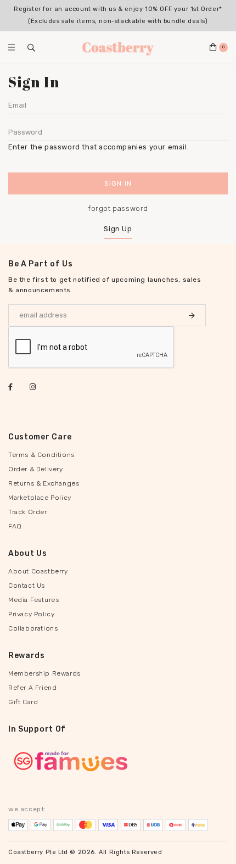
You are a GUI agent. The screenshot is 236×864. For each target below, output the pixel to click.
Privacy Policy (31, 614)
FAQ (15, 526)
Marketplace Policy (39, 497)
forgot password (118, 208)
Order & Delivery (35, 469)
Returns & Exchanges (43, 483)
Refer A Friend (32, 688)
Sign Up (118, 229)
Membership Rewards (44, 673)
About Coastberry (38, 571)
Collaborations (33, 628)
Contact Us (26, 585)
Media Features (33, 600)
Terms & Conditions (41, 455)
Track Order (27, 512)
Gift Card (23, 702)
